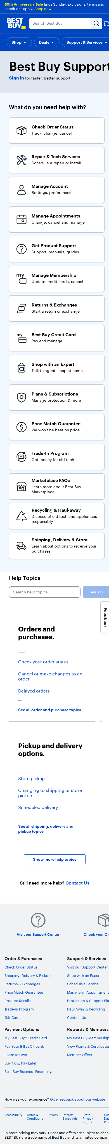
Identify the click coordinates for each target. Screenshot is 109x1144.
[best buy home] (16, 23)
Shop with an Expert (84, 975)
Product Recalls (17, 1000)
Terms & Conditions (35, 1116)
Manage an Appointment (88, 992)
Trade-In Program (19, 1009)
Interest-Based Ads (70, 1116)
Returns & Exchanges (22, 984)
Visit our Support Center (87, 967)
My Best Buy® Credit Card (25, 1038)
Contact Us (76, 1017)
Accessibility (13, 1115)
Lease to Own (15, 1054)
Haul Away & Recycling (86, 1009)
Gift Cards (12, 1017)
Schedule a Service (83, 984)
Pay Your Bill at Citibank (24, 1046)
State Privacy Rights (88, 1118)
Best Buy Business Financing (28, 1071)
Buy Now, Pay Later (20, 1063)
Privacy (53, 1115)
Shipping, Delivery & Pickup (27, 975)
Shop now (42, 8)
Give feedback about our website (77, 1099)
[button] (19, 42)
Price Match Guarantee (23, 992)
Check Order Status (20, 967)
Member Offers (79, 1054)
